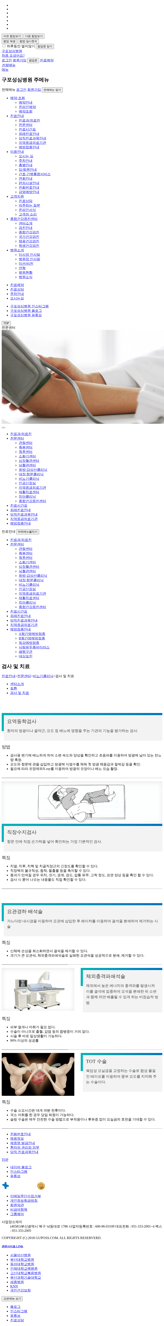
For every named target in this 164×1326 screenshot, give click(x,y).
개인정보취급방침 (24, 1200)
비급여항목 (18, 1209)
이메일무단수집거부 (25, 1196)
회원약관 (17, 1205)
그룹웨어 (17, 1214)
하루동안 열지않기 (21, 46)
